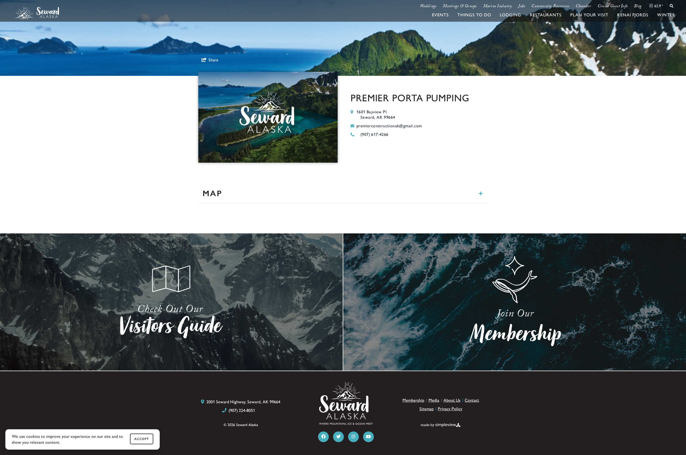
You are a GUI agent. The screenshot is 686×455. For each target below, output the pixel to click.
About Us (451, 400)
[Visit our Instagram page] (353, 437)
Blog (638, 6)
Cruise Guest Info (613, 6)
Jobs (521, 6)
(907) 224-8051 (242, 410)
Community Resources (550, 6)
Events (440, 14)
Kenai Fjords (632, 14)
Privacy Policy (450, 408)
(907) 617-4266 (374, 134)
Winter (666, 14)
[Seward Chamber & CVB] (37, 13)
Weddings (428, 6)
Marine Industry (497, 6)
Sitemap (426, 408)
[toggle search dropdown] (671, 6)
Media (433, 400)
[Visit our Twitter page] (338, 437)
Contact (472, 400)
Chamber (583, 6)
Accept (141, 439)
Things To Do (474, 14)
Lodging (510, 14)
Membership (413, 400)
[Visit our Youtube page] (368, 437)
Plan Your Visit (589, 14)
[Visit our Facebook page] (323, 437)
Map (212, 193)
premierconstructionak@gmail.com (389, 125)
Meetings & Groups (459, 6)
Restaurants (546, 14)
